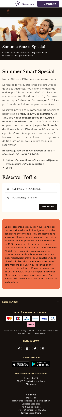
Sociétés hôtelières (31, 403)
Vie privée (31, 394)
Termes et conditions (31, 412)
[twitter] (35, 348)
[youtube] (43, 348)
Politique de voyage (31, 406)
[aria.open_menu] (56, 12)
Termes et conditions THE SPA (31, 409)
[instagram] (27, 348)
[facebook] (19, 348)
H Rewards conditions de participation (31, 400)
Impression (31, 397)
